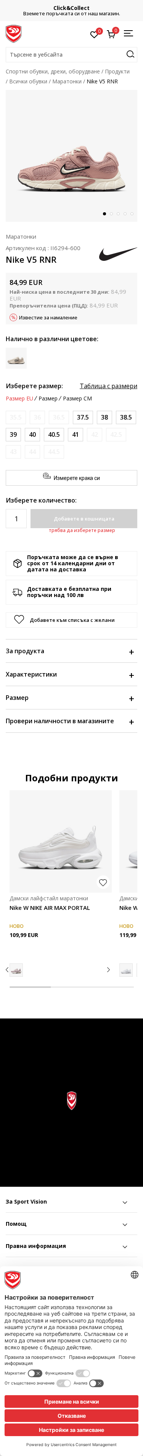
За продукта (25, 651)
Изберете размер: (34, 385)
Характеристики (31, 674)
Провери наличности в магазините (60, 721)
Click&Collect (71, 8)
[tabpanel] (71, 156)
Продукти (117, 71)
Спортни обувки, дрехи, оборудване (53, 71)
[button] (71, 54)
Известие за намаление (48, 317)
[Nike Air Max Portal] (16, 970)
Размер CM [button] (77, 398)
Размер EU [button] (19, 398)
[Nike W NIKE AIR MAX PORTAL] (61, 841)
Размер (17, 697)
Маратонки (67, 81)
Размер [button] (48, 398)
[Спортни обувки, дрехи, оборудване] (13, 33)
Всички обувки (28, 81)
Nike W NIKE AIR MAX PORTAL (50, 907)
